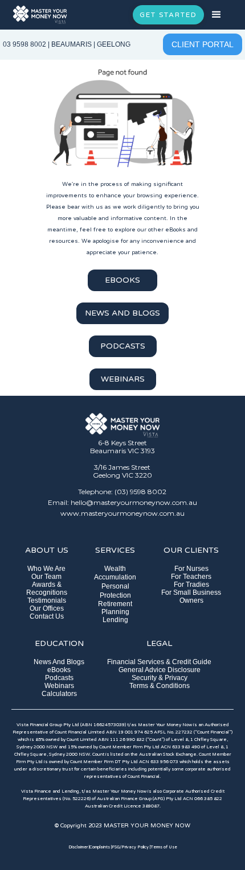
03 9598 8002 (24, 44)
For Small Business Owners (191, 596)
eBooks (59, 670)
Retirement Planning (115, 608)
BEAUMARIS (71, 44)
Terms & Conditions (159, 686)
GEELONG (113, 44)
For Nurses (191, 569)
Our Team (46, 577)
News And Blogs (59, 662)
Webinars (59, 686)
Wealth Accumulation (115, 573)
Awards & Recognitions (46, 588)
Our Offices (47, 608)
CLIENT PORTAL (203, 44)
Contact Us (47, 616)
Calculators (59, 694)
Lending (115, 620)
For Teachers (191, 577)
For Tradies (191, 585)
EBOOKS (122, 280)
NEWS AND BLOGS (122, 313)
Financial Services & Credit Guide (159, 662)
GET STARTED (168, 15)
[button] (224, 14)
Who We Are (46, 569)
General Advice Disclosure (160, 670)
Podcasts (59, 678)
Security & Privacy (159, 678)
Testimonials (46, 600)
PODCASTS (122, 346)
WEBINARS (123, 379)
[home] (39, 14)
